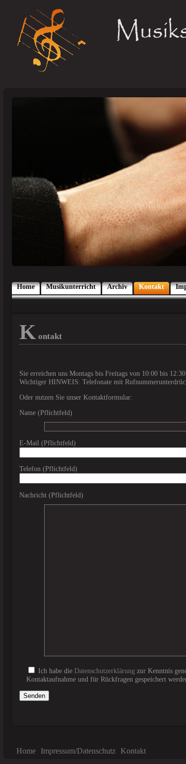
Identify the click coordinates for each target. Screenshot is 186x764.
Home (26, 286)
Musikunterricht (71, 286)
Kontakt (151, 286)
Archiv (117, 286)
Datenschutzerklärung (104, 671)
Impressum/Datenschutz (78, 751)
